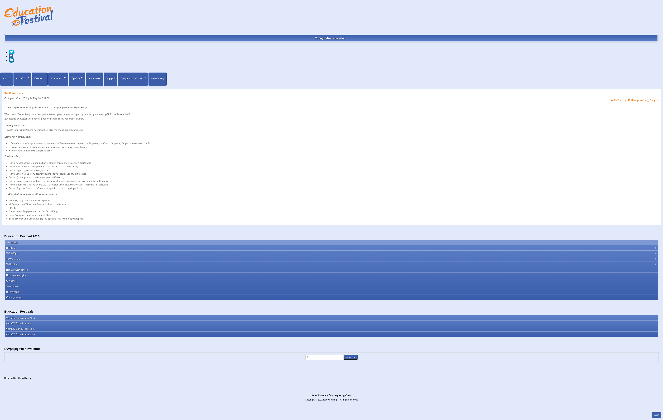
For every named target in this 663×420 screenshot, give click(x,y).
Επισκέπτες (57, 78)
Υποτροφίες (94, 78)
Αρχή (656, 415)
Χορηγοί (111, 78)
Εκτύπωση (619, 100)
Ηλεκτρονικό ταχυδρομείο (644, 100)
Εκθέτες (38, 78)
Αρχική (6, 78)
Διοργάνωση (157, 78)
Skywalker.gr (24, 378)
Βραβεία (76, 78)
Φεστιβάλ (21, 78)
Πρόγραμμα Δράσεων (131, 78)
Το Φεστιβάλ (13, 93)
